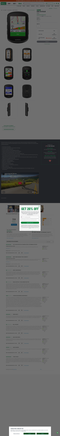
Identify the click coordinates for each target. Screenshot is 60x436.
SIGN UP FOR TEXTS (30, 222)
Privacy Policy (36, 227)
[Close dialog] (39, 206)
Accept (29, 433)
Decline (42, 433)
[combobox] (22, 217)
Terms (30, 228)
